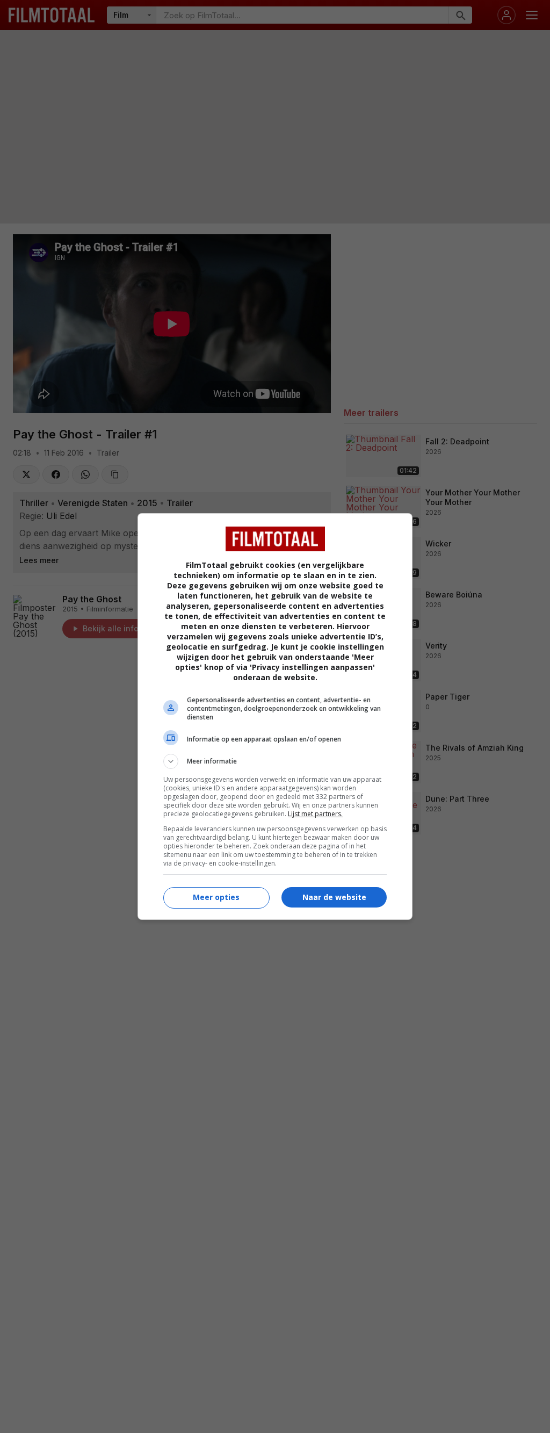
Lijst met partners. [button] (315, 813)
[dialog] (275, 716)
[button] (275, 761)
